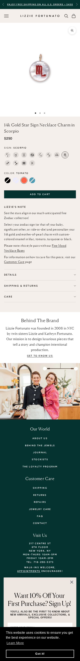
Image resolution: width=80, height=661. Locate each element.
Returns (40, 495)
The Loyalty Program (40, 466)
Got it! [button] (40, 653)
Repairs (40, 502)
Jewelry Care (40, 509)
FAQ (40, 516)
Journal (40, 452)
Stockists (40, 459)
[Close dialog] (72, 582)
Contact (40, 523)
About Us (40, 438)
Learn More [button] (15, 643)
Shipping (40, 488)
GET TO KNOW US (40, 355)
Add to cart (40, 194)
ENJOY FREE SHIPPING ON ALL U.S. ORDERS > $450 (40, 4)
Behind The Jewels (40, 445)
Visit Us (40, 535)
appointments (28, 571)
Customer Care (14, 261)
